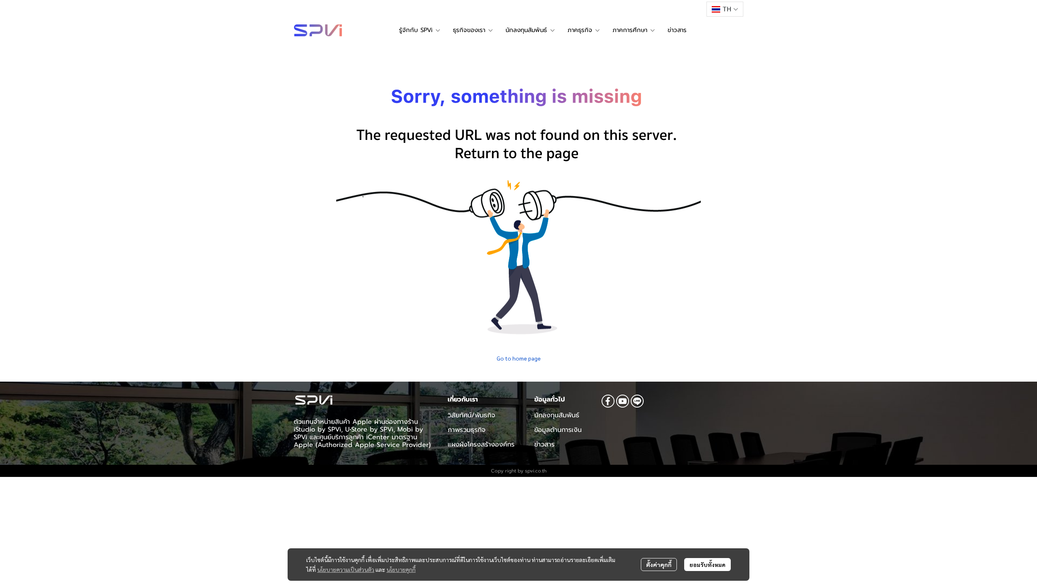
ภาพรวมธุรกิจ (466, 430)
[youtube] (622, 401)
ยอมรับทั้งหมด (707, 564)
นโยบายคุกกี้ (401, 569)
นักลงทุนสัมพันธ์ (556, 415)
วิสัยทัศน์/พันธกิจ (471, 415)
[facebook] (608, 401)
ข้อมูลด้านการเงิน (558, 430)
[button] (724, 9)
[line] (637, 401)
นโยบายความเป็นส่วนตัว (345, 569)
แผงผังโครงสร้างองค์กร (481, 444)
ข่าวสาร (544, 444)
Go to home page (519, 358)
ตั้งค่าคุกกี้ (659, 564)
